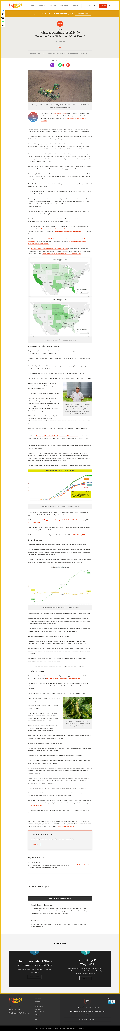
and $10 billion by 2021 (78, 535)
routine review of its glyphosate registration (51, 239)
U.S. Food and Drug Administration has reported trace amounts (49, 248)
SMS (3, 18)
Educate (53, 6)
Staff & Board (39, 1011)
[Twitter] (3, 14)
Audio (32, 6)
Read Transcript (36, 53)
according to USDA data (35, 805)
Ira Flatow (41, 921)
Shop (95, 6)
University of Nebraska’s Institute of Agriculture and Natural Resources (57, 436)
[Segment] (60, 23)
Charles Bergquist (44, 905)
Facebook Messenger (3, 10)
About (75, 6)
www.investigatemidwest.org (66, 826)
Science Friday (15, 5)
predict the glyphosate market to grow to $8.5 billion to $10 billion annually (62, 520)
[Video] (34, 952)
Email (3, 25)
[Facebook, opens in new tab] (17, 1013)
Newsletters (39, 1006)
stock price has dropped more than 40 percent (68, 231)
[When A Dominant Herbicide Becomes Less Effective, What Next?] (60, 46)
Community (64, 6)
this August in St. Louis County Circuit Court (54, 229)
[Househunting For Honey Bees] (85, 969)
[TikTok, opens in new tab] (12, 1013)
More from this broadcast (78, 53)
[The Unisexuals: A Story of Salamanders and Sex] (34, 969)
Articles (42, 6)
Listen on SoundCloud (55, 53)
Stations (38, 1009)
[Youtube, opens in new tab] (15, 1013)
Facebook (3, 7)
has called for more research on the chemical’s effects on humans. (61, 253)
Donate (103, 6)
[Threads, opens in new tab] (23, 1013)
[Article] (85, 952)
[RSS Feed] (29, 1013)
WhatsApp (3, 21)
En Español (87, 6)
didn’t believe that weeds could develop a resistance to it (63, 678)
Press (36, 1019)
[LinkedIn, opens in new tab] (26, 1013)
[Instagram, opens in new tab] (9, 1013)
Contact (37, 1017)
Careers (37, 1014)
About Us (38, 999)
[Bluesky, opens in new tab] (20, 1013)
